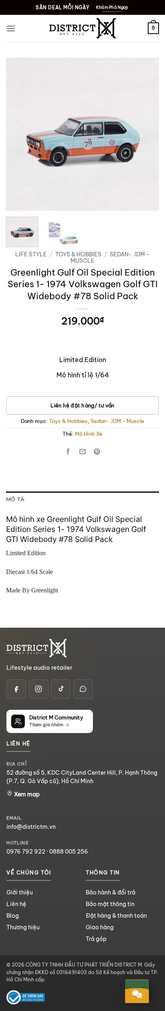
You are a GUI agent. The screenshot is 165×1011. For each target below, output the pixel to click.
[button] (11, 28)
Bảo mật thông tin (110, 904)
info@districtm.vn (31, 826)
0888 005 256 (68, 851)
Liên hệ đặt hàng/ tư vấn (82, 405)
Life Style (31, 254)
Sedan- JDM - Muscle (110, 257)
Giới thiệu (19, 892)
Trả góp (96, 939)
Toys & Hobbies (78, 254)
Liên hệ (16, 904)
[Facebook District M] (16, 689)
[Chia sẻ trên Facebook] (67, 451)
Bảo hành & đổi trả (110, 892)
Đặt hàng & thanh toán (116, 915)
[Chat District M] (83, 689)
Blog (12, 915)
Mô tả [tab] (15, 499)
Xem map (26, 794)
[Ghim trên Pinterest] (97, 451)
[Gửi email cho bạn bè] (82, 451)
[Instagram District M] (38, 689)
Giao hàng (100, 927)
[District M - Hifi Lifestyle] (82, 28)
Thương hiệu (23, 927)
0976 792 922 (25, 851)
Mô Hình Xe (89, 434)
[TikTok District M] (60, 689)
